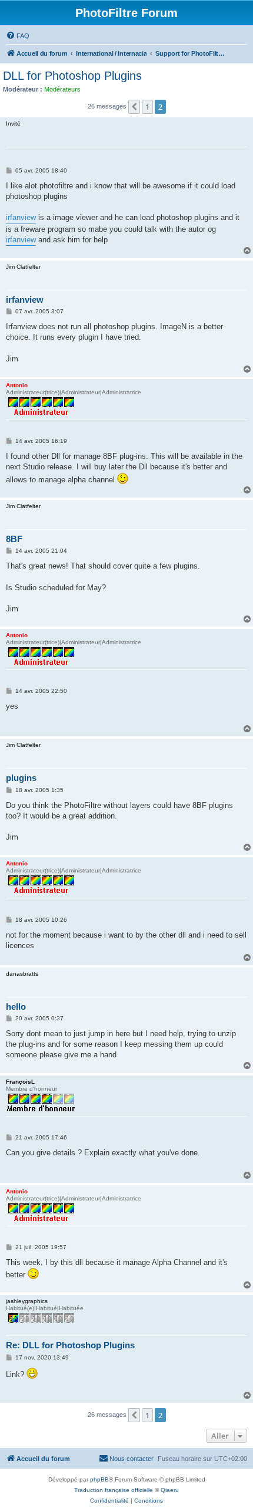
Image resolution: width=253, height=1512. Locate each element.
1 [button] (147, 107)
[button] (134, 107)
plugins (21, 778)
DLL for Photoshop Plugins (72, 75)
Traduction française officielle (113, 1490)
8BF (14, 539)
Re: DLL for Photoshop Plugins (70, 1345)
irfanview (21, 217)
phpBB (99, 1479)
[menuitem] (17, 36)
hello (16, 1007)
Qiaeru (170, 1490)
